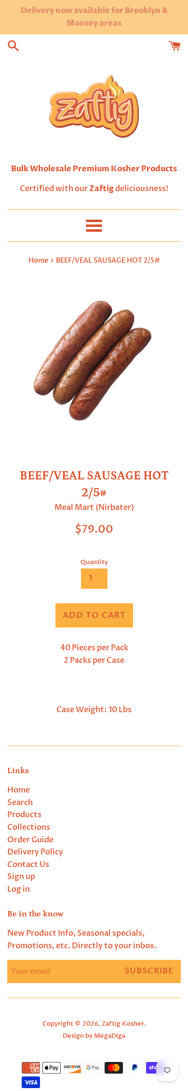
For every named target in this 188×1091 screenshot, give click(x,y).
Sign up (21, 876)
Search (20, 802)
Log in (18, 889)
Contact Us (28, 864)
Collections (28, 827)
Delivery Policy (35, 852)
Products (24, 814)
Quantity (94, 562)
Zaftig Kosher (123, 1023)
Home (18, 790)
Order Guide (30, 840)
